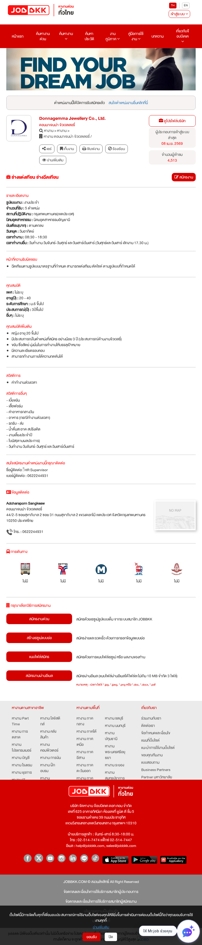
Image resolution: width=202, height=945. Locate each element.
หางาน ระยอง (114, 765)
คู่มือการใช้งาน (135, 36)
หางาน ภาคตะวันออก (85, 768)
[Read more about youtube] (50, 858)
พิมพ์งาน (93, 149)
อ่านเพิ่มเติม (101, 927)
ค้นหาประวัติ (89, 36)
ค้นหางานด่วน (43, 36)
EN (186, 5)
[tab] (52, 160)
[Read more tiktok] (95, 858)
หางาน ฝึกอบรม (47, 768)
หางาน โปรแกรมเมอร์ (21, 747)
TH (173, 5)
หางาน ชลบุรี (114, 718)
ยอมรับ (92, 937)
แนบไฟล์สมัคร (39, 657)
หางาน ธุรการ (22, 772)
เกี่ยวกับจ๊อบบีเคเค (182, 33)
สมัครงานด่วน (39, 619)
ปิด (111, 937)
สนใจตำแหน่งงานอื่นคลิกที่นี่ (128, 103)
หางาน (48, 130)
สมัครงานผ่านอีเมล (39, 675)
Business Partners (155, 770)
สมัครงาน (186, 177)
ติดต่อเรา (148, 725)
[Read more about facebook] (27, 858)
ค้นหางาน (66, 33)
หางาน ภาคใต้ (87, 731)
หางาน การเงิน (50, 758)
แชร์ (49, 149)
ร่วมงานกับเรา (151, 718)
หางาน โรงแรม (22, 765)
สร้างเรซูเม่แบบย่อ (39, 638)
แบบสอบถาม (150, 762)
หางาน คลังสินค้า (48, 734)
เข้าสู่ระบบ (178, 14)
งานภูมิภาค (111, 36)
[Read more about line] (84, 858)
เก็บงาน (68, 149)
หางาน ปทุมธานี (111, 736)
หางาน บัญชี (20, 758)
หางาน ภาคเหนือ (85, 741)
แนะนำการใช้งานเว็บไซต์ (158, 748)
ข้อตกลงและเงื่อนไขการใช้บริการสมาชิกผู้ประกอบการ (101, 892)
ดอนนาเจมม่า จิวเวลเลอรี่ (57, 125)
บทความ (158, 36)
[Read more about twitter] (38, 858)
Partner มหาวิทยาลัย (156, 777)
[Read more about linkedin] (72, 858)
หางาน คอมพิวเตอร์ (49, 747)
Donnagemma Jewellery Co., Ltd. (72, 118)
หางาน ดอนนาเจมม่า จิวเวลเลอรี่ (67, 136)
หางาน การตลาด (20, 734)
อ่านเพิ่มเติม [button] (54, 160)
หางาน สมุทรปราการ (115, 775)
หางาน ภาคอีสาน (85, 755)
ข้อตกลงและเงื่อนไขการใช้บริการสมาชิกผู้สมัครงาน (101, 901)
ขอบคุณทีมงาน (152, 755)
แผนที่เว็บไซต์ (150, 740)
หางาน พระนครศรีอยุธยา (115, 752)
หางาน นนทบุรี (115, 725)
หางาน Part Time (20, 721)
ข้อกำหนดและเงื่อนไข (155, 733)
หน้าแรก (17, 36)
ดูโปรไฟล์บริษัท (174, 121)
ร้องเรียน (118, 149)
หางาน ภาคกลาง (85, 721)
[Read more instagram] (61, 858)
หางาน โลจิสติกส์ (50, 721)
